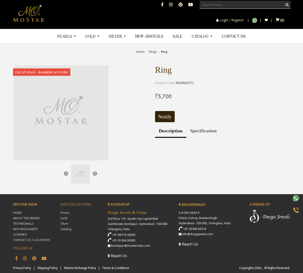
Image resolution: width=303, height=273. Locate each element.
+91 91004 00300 (123, 240)
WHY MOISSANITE (25, 229)
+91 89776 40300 (123, 235)
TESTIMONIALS (23, 223)
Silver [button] (116, 36)
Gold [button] (90, 36)
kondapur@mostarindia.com (130, 246)
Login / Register (231, 20)
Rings (153, 51)
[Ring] (80, 113)
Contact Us (234, 36)
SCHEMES (20, 234)
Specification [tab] (203, 130)
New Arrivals (149, 36)
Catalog (65, 229)
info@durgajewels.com (197, 234)
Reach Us (118, 255)
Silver (64, 223)
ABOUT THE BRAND (26, 218)
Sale (177, 36)
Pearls (65, 212)
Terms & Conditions (115, 268)
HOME (17, 212)
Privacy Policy (22, 268)
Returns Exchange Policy (80, 268)
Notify (165, 117)
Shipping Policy (47, 268)
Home (140, 51)
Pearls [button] (65, 36)
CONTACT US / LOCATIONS (31, 240)
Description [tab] (171, 130)
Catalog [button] (200, 36)
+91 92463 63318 (194, 229)
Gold (63, 218)
